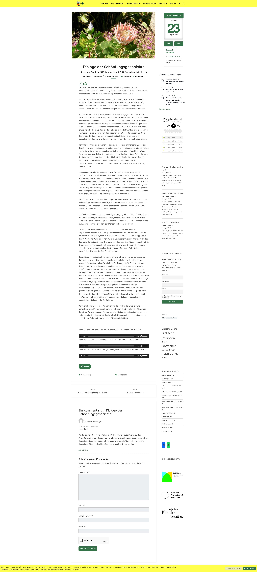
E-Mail (164, 288)
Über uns (162, 4)
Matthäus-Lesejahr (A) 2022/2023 (172, 401)
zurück (168, 43)
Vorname (165, 274)
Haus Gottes (165, 350)
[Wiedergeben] (81, 336)
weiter (178, 43)
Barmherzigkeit (166, 375)
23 (173, 27)
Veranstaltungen (117, 4)
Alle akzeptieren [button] (249, 568)
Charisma (165, 342)
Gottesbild (122, 375)
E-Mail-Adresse (86, 516)
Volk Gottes (165, 431)
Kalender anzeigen (165, 109)
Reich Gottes (170, 353)
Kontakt (173, 4)
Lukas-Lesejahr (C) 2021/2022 (171, 386)
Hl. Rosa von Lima (174, 56)
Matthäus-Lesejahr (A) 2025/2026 (172, 407)
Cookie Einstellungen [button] (233, 568)
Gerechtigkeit (166, 378)
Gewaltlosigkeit (166, 382)
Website (82, 526)
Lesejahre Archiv (149, 4)
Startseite (104, 4)
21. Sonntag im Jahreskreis (172, 49)
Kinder (172, 350)
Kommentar (84, 472)
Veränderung (166, 424)
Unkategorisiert (167, 420)
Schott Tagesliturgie (174, 15)
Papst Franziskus (167, 413)
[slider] (145, 336)
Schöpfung (86, 375)
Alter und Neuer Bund (169, 371)
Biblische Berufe (169, 329)
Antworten (83, 450)
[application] (114, 336)
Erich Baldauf (126, 76)
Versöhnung (165, 427)
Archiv (164, 315)
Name (82, 505)
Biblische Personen (168, 335)
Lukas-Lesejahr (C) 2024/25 (170, 392)
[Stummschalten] (141, 336)
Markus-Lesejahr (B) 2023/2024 (172, 395)
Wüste (165, 357)
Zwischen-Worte (132, 4)
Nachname (165, 281)
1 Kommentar (138, 76)
